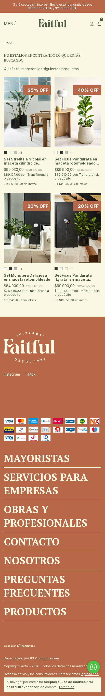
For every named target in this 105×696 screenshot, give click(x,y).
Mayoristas (37, 458)
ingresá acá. (90, 674)
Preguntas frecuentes (37, 585)
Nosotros (32, 560)
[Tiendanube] (20, 646)
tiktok (30, 374)
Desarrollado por (31, 658)
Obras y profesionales (45, 515)
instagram (12, 374)
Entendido (66, 687)
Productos (35, 611)
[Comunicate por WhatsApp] (93, 667)
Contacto (32, 541)
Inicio (8, 42)
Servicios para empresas (46, 483)
